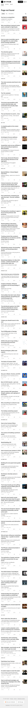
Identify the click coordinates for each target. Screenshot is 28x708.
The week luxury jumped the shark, (9, 404)
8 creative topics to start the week (10, 670)
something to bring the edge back (8, 641)
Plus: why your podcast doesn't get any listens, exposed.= (10, 586)
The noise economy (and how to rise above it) (11, 82)
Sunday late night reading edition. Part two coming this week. (10, 384)
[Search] (25, 13)
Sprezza (12, 231)
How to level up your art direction (10, 274)
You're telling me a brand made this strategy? (10, 605)
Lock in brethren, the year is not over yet (10, 396)
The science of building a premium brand (10, 433)
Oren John (8, 20)
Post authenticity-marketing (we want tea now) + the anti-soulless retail (10, 197)
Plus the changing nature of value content (10, 631)
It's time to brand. (5, 241)
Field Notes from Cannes (8, 661)
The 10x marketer (6, 93)
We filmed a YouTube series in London (9, 474)
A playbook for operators (6, 19)
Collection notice (21, 698)
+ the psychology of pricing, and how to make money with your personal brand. (10, 276)
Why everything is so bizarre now (10, 402)
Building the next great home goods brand (11, 463)
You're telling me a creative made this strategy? (9, 514)
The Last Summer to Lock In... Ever (10, 114)
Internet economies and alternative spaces (10, 522)
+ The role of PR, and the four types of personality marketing (9, 201)
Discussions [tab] (11, 13)
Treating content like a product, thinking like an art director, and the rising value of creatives (11, 238)
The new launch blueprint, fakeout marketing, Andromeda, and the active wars (10, 510)
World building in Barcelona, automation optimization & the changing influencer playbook (9, 225)
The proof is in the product (7, 299)
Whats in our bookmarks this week (9, 265)
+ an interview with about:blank (8, 436)
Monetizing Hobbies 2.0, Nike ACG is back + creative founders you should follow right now (10, 261)
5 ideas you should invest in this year (10, 321)
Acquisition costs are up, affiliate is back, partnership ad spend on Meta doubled (11, 147)
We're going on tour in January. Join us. (9, 375)
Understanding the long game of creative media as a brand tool (10, 594)
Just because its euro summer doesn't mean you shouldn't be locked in (11, 651)
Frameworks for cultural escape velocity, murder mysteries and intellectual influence (11, 86)
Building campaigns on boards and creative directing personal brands (10, 62)
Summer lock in (4, 64)
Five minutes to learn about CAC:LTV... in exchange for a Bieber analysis (10, 188)
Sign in (25, 1)
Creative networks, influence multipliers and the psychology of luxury (10, 285)
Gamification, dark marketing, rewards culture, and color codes (10, 638)
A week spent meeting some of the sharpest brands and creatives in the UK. (11, 477)
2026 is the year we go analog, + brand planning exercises (10, 341)
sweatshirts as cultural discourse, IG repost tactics (10, 608)
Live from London (5, 551)
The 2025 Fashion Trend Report (9, 571)
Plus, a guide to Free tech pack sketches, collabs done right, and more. (10, 453)
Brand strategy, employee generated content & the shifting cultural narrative (10, 673)
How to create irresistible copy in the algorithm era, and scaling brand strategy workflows (10, 41)
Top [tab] (6, 13)
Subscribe (20, 1)
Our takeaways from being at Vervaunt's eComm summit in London (10, 151)
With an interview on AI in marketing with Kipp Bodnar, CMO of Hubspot (10, 540)
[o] (25, 404)
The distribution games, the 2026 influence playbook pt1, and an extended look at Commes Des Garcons (10, 308)
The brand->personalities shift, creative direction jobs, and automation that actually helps (9, 104)
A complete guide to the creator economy (9, 127)
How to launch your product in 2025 (11, 450)
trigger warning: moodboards (7, 562)
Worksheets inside (5, 344)
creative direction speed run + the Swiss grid (10, 95)
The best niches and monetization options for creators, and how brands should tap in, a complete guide (10, 130)
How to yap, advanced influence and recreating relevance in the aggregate (9, 159)
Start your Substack (10, 702)
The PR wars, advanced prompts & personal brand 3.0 (10, 548)
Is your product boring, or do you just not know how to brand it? (10, 253)
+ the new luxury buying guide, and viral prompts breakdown (10, 413)
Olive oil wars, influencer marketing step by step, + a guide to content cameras (10, 537)
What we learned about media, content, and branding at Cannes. (11, 663)
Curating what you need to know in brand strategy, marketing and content (10, 229)
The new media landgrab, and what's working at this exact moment (9, 582)
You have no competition (8, 17)
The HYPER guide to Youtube (9, 331)
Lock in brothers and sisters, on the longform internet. (9, 333)
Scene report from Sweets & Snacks (9, 139)
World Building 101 (6, 442)
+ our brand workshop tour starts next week (9, 354)
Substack (8, 705)
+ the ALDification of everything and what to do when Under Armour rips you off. (10, 621)
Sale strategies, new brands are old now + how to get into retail (10, 648)
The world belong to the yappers (8, 162)
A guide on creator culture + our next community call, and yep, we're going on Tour (10, 364)
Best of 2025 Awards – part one (9, 382)
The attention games (6, 52)
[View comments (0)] (9, 49)
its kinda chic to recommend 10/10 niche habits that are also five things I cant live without (10, 29)
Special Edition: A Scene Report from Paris (9, 172)
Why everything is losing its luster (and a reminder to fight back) (10, 26)
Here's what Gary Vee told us (9, 618)
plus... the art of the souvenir (7, 502)
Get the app (20, 702)
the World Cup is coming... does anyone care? (10, 116)
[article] (14, 20)
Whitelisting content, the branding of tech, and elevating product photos (10, 249)
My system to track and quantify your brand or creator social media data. (9, 425)
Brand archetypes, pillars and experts (9, 351)
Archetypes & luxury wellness (9, 137)
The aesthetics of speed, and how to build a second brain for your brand (10, 559)
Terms (15, 698)
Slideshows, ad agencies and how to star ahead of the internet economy (10, 54)
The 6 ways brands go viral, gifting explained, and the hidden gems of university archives (10, 486)
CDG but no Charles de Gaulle (7, 311)
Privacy (11, 698)
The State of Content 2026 (8, 361)
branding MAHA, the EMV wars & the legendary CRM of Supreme (9, 490)
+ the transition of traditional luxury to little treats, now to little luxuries (10, 597)
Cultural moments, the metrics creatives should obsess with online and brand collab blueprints (10, 184)
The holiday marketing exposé (9, 411)
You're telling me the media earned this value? (10, 525)
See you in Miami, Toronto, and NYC (10, 374)
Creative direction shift (6, 107)
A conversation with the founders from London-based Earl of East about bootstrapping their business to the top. (10, 466)
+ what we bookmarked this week (8, 444)
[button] (2, 4)
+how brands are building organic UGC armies (10, 45)
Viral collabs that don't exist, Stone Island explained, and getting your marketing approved (10, 296)
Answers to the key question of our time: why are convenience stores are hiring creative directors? (10, 216)
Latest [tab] (3, 13)
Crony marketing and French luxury (11, 71)
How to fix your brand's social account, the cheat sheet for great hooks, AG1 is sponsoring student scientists (10, 499)
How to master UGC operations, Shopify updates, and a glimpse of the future (10, 393)
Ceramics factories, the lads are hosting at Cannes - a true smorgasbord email (10, 685)
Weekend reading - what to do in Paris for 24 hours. (10, 176)
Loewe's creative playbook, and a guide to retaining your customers (10, 628)
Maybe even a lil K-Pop (6, 288)
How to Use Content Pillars (8, 423)
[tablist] (7, 13)
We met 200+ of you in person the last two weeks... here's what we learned (10, 324)
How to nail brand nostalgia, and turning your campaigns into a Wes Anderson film (10, 682)
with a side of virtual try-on (7, 72)
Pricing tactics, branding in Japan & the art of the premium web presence (11, 212)
